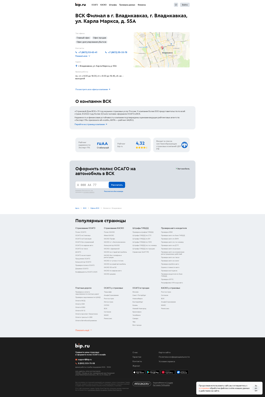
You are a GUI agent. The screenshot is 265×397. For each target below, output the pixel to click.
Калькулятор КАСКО (112, 245)
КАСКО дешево (110, 274)
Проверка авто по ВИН (170, 239)
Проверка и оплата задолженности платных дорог (87, 293)
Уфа (133, 322)
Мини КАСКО (109, 235)
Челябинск (136, 315)
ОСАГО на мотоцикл (83, 255)
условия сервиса (89, 192)
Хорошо (256, 388)
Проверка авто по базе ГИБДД (173, 235)
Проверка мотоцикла (169, 271)
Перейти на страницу (90, 124)
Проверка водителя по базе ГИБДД (171, 275)
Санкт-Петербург (139, 295)
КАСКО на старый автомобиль (115, 252)
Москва (135, 292)
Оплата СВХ (80, 304)
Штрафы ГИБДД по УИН (142, 242)
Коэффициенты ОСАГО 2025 (86, 272)
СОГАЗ (106, 305)
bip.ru (77, 208)
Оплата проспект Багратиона (86, 314)
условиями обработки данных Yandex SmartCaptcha (105, 390)
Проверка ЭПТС (167, 279)
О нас (135, 352)
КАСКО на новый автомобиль (115, 264)
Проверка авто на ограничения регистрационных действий (172, 253)
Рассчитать (117, 185)
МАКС (106, 315)
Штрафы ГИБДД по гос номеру (144, 245)
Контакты (137, 361)
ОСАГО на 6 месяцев (83, 239)
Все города (136, 325)
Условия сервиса (167, 361)
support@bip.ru (85, 359)
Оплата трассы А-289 (83, 317)
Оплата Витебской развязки (86, 320)
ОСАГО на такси (81, 249)
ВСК (84, 208)
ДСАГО (78, 252)
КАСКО (103, 5)
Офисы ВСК (94, 208)
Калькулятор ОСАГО (83, 262)
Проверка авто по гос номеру (172, 242)
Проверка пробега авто (170, 264)
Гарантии (136, 357)
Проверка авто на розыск (170, 249)
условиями (204, 388)
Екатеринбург (137, 302)
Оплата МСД (80, 301)
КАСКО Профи (109, 239)
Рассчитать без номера (113, 191)
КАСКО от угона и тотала (113, 261)
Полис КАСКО (109, 232)
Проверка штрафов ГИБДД (143, 232)
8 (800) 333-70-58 (86, 363)
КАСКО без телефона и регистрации (113, 256)
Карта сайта (164, 352)
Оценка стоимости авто (170, 267)
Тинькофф (107, 292)
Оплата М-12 (80, 310)
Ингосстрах (108, 302)
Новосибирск (137, 298)
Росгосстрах (109, 298)
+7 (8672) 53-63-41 (87, 52)
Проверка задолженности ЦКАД (88, 297)
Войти (185, 5)
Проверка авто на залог (170, 261)
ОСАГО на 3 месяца (82, 235)
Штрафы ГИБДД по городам (143, 249)
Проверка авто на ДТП (170, 245)
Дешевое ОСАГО (81, 269)
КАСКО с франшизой (111, 249)
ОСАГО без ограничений (84, 242)
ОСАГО (95, 5)
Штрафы (113, 5)
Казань (135, 305)
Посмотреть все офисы (91, 89)
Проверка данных (127, 5)
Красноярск (137, 312)
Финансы (142, 5)
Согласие (107, 312)
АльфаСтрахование (111, 295)
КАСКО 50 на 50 (110, 267)
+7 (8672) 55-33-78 (117, 52)
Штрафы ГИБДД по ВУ (141, 239)
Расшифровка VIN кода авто (172, 283)
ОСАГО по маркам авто (84, 245)
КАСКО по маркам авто (113, 271)
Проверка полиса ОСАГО (85, 265)
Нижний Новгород (139, 308)
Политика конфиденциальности (174, 357)
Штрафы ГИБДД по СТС (141, 235)
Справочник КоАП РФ (140, 252)
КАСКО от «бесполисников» (115, 242)
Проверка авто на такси (170, 257)
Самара (135, 318)
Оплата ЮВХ (80, 307)
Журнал (136, 365)
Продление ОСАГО (82, 259)
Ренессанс (108, 318)
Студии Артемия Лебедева (163, 383)
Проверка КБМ (167, 232)
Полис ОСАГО (80, 232)
